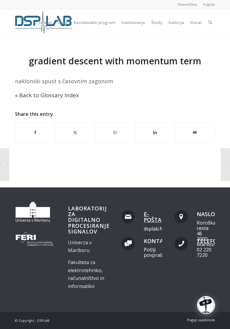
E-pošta (152, 217)
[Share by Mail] (195, 132)
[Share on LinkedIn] (155, 132)
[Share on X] (75, 132)
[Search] (210, 22)
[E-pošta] (128, 216)
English (209, 4)
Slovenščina (187, 4)
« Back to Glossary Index (47, 95)
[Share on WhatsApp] (115, 132)
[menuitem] (187, 4)
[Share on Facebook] (35, 132)
